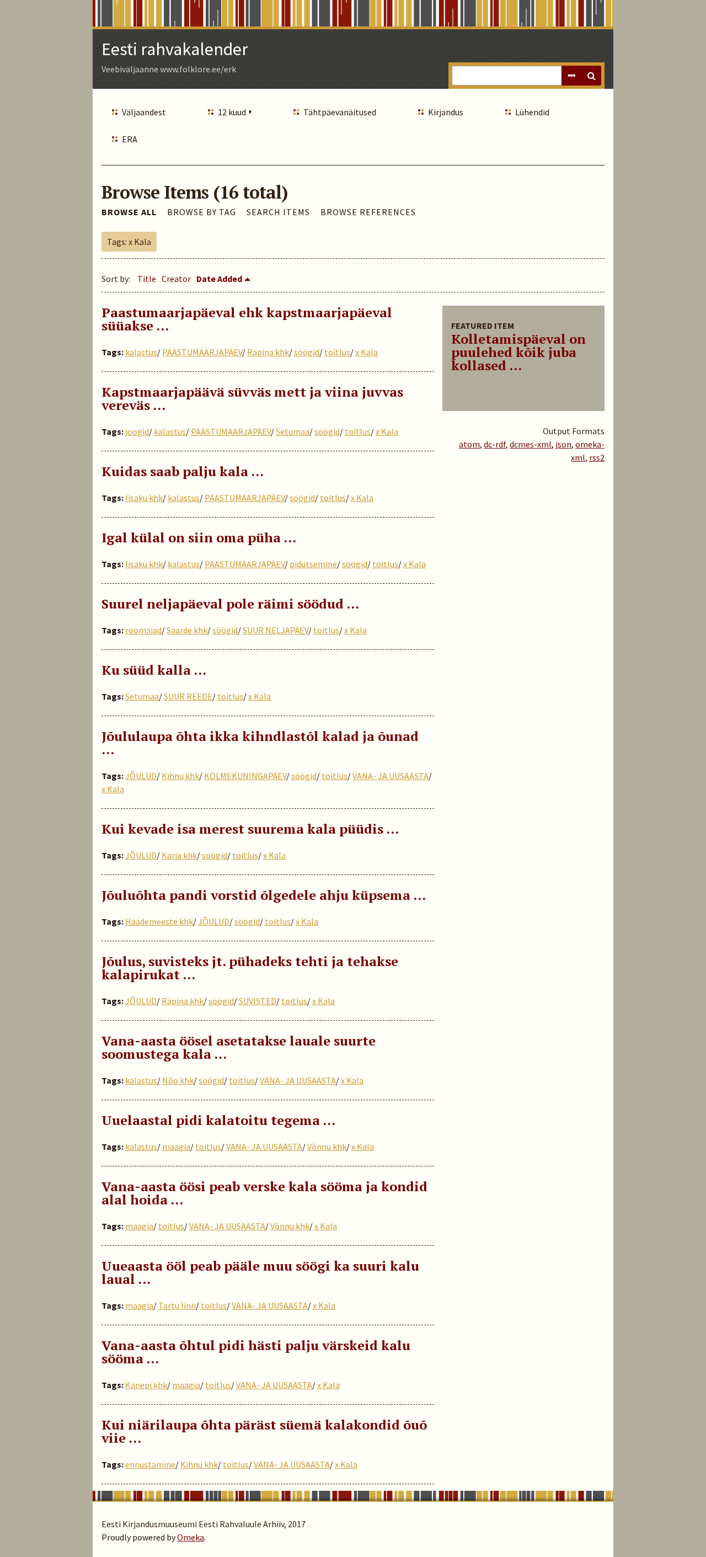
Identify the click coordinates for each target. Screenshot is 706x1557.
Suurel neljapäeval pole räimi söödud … (230, 603)
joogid (137, 431)
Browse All (129, 211)
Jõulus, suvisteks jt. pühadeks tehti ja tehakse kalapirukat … (249, 967)
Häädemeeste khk (159, 921)
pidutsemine (313, 563)
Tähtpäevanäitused (339, 112)
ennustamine (150, 1464)
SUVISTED (257, 1000)
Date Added (219, 278)
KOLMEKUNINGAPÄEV (245, 775)
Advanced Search (571, 76)
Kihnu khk (180, 775)
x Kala (366, 352)
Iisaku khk (144, 497)
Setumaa (292, 431)
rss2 (597, 457)
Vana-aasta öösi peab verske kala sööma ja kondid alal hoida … (264, 1192)
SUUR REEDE (188, 696)
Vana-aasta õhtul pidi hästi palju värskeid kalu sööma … (255, 1351)
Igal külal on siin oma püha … (198, 537)
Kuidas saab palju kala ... (182, 471)
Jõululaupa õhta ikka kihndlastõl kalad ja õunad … (260, 742)
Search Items (278, 211)
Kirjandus (445, 112)
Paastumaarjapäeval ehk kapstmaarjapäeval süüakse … (246, 318)
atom (469, 444)
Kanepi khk (146, 1384)
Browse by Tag (201, 211)
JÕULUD (141, 775)
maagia (176, 1146)
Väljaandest (144, 112)
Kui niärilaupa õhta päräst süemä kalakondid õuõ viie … (264, 1431)
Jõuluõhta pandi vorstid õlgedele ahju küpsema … (263, 895)
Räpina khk (268, 352)
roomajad (143, 630)
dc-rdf (495, 444)
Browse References (368, 211)
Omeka (190, 1537)
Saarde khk (187, 630)
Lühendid (532, 112)
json (563, 444)
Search (591, 76)
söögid (306, 352)
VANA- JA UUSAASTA (390, 775)
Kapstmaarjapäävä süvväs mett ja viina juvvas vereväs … (252, 398)
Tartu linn (177, 1305)
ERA (129, 139)
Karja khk (179, 855)
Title (146, 278)
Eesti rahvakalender (174, 49)
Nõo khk (178, 1080)
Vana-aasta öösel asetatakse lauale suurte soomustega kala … (238, 1047)
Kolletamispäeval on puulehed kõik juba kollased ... (518, 352)
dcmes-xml (531, 444)
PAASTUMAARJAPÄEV (202, 352)
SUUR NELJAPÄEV (275, 630)
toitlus (337, 352)
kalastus (141, 352)
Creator (176, 278)
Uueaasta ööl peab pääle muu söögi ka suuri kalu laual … (260, 1272)
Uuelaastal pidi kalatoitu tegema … (218, 1120)
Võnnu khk (326, 1146)
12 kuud (232, 112)
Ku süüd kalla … (153, 670)
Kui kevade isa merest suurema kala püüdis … (250, 829)
